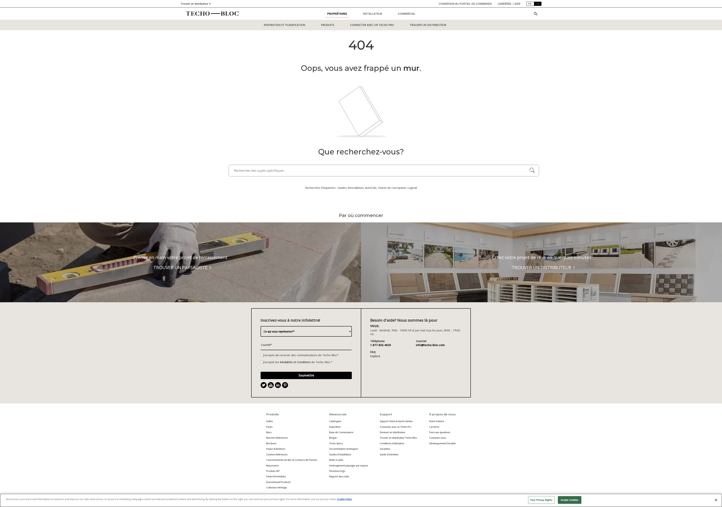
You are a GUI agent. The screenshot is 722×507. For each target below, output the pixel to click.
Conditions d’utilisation (392, 443)
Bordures (271, 443)
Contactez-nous (437, 437)
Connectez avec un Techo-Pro (395, 426)
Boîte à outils (336, 460)
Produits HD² (273, 471)
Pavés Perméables (276, 476)
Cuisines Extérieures (276, 454)
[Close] (716, 500)
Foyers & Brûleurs (275, 448)
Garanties (385, 448)
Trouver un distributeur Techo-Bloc (398, 437)
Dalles (269, 421)
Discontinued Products (278, 482)
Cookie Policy (344, 499)
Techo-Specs (336, 443)
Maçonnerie (272, 465)
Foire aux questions (439, 432)
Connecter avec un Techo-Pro (372, 25)
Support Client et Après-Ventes (396, 421)
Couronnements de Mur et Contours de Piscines (291, 460)
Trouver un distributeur (194, 3)
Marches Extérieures (277, 437)
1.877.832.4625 (380, 345)
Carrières (434, 426)
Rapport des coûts (339, 476)
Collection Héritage (276, 487)
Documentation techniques (343, 448)
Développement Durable (442, 443)
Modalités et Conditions (295, 362)
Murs (269, 432)
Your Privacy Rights (541, 500)
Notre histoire (436, 421)
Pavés (269, 426)
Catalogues (335, 421)
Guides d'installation (340, 454)
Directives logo (337, 471)
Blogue (333, 437)
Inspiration (335, 426)
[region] (361, 500)
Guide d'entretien (389, 454)
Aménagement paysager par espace (348, 465)
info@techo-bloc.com (430, 345)
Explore (375, 356)
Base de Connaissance (341, 432)
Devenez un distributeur (392, 432)
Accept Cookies (570, 500)
